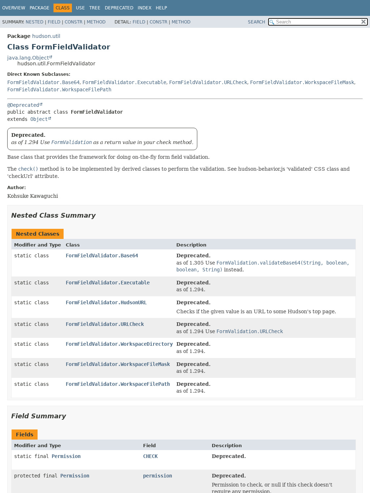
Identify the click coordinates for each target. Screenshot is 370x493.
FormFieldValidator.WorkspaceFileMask (302, 82)
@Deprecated (23, 105)
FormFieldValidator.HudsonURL (106, 302)
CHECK (150, 456)
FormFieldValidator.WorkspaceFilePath (59, 89)
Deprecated (119, 7)
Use (80, 7)
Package (40, 7)
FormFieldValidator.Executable (124, 82)
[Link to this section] (101, 215)
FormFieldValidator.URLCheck (208, 82)
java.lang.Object (28, 58)
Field (54, 22)
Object (39, 119)
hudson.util (46, 36)
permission (157, 476)
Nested (34, 22)
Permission (66, 456)
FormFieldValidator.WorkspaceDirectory (119, 344)
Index (144, 7)
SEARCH (256, 22)
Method (96, 22)
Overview (13, 7)
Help (161, 7)
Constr (73, 22)
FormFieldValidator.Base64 (43, 82)
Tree (94, 7)
